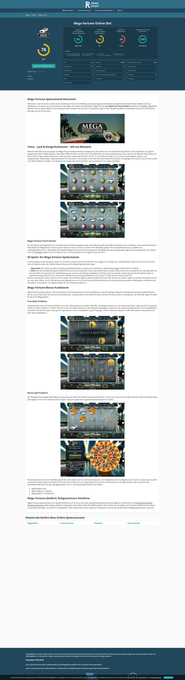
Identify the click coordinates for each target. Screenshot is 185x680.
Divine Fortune (67, 523)
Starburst (98, 523)
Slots (119, 10)
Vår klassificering (118, 54)
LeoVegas (38, 252)
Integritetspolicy (156, 677)
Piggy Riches (32, 523)
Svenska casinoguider (103, 10)
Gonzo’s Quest (134, 523)
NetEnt (144, 106)
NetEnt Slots (40, 71)
